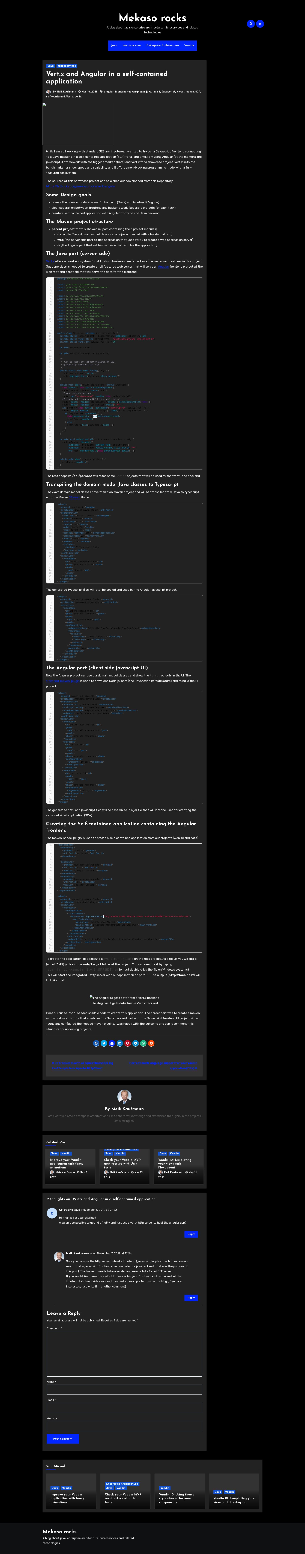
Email (51, 1400)
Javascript (168, 91)
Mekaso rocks (152, 18)
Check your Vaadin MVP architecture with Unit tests (122, 1164)
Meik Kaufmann (66, 91)
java (148, 91)
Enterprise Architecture (162, 45)
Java (114, 45)
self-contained (55, 96)
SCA (197, 91)
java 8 (156, 91)
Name (51, 1382)
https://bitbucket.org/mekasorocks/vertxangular (80, 186)
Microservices (132, 45)
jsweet (181, 91)
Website (52, 1418)
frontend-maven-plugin (130, 91)
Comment (54, 1328)
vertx (78, 96)
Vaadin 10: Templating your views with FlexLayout (175, 1164)
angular (109, 91)
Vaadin (189, 45)
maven (190, 91)
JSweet (74, 497)
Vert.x (70, 96)
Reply (191, 1234)
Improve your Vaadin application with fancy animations (66, 1164)
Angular (163, 266)
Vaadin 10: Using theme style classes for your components (176, 1498)
